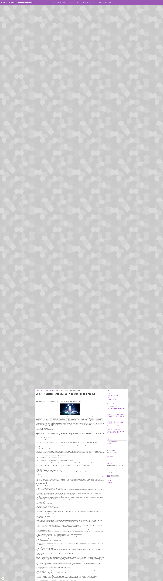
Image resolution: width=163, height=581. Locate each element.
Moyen (109, 467)
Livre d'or (78, 2)
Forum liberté (110, 482)
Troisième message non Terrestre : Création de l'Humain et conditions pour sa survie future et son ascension (116, 410)
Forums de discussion (86, 2)
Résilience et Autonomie (112, 399)
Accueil (53, 2)
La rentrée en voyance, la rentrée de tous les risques (116, 417)
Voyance (109, 439)
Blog (73, 2)
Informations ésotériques (112, 441)
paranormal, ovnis (111, 443)
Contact (64, 2)
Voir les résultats (114, 475)
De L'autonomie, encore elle (113, 406)
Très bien (110, 472)
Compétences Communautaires (104, 2)
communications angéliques (50, 390)
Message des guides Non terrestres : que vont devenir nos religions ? (115, 432)
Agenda (94, 2)
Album (69, 2)
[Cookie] (2, 578)
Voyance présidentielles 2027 (113, 425)
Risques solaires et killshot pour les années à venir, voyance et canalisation (116, 428)
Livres (108, 397)
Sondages (59, 2)
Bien (109, 470)
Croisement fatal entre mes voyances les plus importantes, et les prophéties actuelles (116, 413)
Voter (109, 475)
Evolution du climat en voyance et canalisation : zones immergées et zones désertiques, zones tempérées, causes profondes (115, 421)
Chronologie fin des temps (112, 395)
